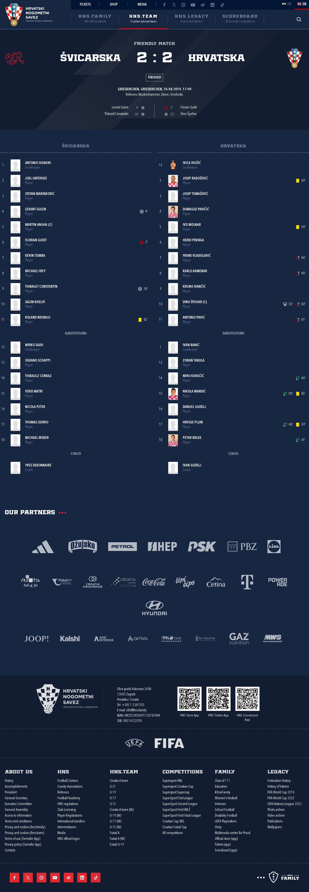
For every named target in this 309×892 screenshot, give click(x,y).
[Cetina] (216, 581)
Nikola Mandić (194, 391)
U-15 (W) (115, 827)
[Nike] (43, 546)
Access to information (18, 816)
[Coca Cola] (154, 581)
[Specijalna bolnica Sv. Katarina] (205, 638)
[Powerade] (278, 581)
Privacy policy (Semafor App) (23, 845)
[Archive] (299, 19)
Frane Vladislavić (197, 256)
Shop (114, 5)
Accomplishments (16, 787)
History (9, 781)
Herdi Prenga (193, 240)
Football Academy (68, 798)
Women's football (226, 798)
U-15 (113, 804)
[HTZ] (30, 581)
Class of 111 (222, 781)
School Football (224, 810)
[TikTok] (222, 5)
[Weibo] (203, 5)
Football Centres (67, 781)
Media (142, 5)
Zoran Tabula (193, 361)
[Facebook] (164, 5)
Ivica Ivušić (192, 163)
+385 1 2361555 (133, 705)
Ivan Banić (191, 345)
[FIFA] (169, 743)
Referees (63, 792)
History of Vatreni (278, 787)
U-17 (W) (115, 821)
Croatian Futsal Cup (174, 827)
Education (221, 787)
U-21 (113, 787)
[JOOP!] (36, 638)
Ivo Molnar (192, 225)
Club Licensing (66, 810)
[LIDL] (274, 546)
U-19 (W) (115, 816)
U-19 (113, 792)
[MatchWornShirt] (273, 638)
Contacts (10, 850)
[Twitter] (174, 5)
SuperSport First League (177, 798)
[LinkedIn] (212, 5)
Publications (274, 821)
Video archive (276, 816)
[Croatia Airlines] (123, 581)
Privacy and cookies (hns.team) (24, 833)
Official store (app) (226, 839)
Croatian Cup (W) (173, 821)
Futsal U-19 (117, 845)
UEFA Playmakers (225, 821)
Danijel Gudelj (194, 407)
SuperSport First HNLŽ (176, 810)
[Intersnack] (185, 581)
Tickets (85, 5)
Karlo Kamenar (195, 271)
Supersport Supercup (176, 792)
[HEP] (162, 546)
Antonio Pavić (194, 318)
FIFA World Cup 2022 (280, 798)
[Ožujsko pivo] (83, 546)
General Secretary (16, 798)
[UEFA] (134, 743)
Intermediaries (66, 827)
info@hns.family (136, 710)
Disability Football (226, 816)
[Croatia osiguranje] (92, 581)
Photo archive (276, 810)
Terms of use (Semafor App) (22, 839)
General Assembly (16, 810)
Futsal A (114, 833)
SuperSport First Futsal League (181, 816)
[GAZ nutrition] (239, 638)
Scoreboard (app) (226, 850)
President (11, 792)
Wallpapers (274, 827)
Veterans (220, 804)
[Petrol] (122, 546)
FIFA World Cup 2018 (280, 792)
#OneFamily (222, 792)
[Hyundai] (154, 607)
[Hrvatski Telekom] (247, 581)
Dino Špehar (192, 302)
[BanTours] (171, 638)
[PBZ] (242, 546)
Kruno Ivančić (194, 287)
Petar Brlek (192, 438)
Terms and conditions (18, 821)
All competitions (172, 833)
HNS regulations (67, 804)
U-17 (113, 798)
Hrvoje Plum (193, 422)
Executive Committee (18, 804)
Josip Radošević (195, 178)
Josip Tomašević (195, 194)
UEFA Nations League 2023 (284, 804)
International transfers (71, 821)
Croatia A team (119, 781)
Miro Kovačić (193, 376)
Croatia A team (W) (121, 810)
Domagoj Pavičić (196, 209)
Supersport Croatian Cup (177, 787)
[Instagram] (183, 5)
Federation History (279, 781)
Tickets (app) (223, 845)
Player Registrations (69, 816)
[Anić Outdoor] (104, 638)
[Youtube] (193, 5)
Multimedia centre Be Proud (232, 833)
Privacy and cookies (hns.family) (25, 827)
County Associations (69, 787)
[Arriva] (137, 638)
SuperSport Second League (179, 804)
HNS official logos (68, 839)
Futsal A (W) (117, 839)
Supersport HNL (172, 781)
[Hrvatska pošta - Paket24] (61, 581)
